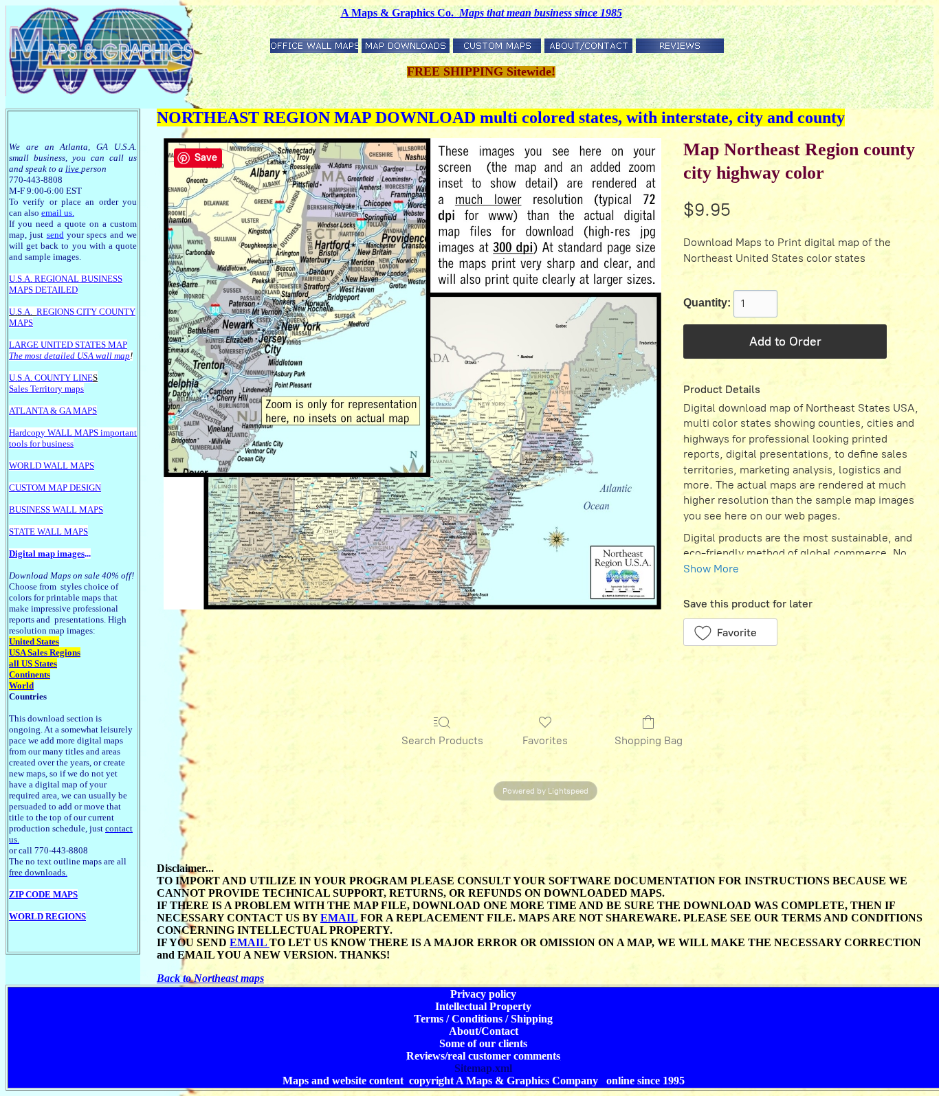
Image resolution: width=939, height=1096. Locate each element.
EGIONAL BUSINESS (81, 278)
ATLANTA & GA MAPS (53, 410)
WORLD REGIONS (47, 916)
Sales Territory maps (46, 388)
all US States (33, 663)
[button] (730, 632)
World (21, 685)
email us (57, 213)
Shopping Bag (649, 740)
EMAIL (338, 918)
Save (206, 157)
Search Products (442, 740)
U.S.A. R (25, 278)
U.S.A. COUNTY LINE (51, 377)
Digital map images (47, 553)
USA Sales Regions (44, 652)
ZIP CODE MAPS (43, 894)
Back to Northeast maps (210, 978)
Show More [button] (711, 568)
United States (34, 641)
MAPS (21, 289)
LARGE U (28, 344)
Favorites (545, 740)
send (55, 235)
